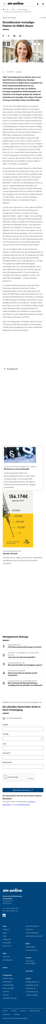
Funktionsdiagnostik (32, 933)
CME (4, 953)
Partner (5, 1011)
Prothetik (6, 991)
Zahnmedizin (7, 942)
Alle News (6, 929)
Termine (28, 958)
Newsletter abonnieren (21, 790)
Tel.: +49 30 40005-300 (11, 908)
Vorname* (7, 753)
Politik (5, 933)
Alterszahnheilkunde (32, 926)
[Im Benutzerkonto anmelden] (38, 4)
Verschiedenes (31, 991)
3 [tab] (39, 44)
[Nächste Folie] (8, 44)
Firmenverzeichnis (32, 950)
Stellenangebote (31, 982)
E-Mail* (5, 725)
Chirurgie (6, 995)
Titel (4, 744)
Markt (28, 943)
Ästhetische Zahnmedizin (34, 936)
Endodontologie (8, 985)
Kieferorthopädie (8, 988)
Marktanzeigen (31, 947)
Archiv (5, 967)
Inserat (28, 978)
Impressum (6, 1014)
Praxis (5, 936)
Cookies (23, 1011)
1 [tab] (30, 44)
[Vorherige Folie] (4, 44)
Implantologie (7, 981)
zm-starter (29, 971)
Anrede (5, 734)
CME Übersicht (8, 960)
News (5, 926)
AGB (13, 1011)
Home (7, 9)
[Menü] (4, 4)
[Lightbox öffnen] (40, 59)
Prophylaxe (29, 929)
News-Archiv (7, 946)
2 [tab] (34, 44)
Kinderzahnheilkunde (10, 998)
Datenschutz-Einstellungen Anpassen (15, 1018)
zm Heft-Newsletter (22, 804)
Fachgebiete (7, 975)
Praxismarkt (29, 988)
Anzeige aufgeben (32, 995)
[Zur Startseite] (15, 3)
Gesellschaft (7, 939)
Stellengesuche (31, 985)
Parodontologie (8, 978)
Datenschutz (33, 1011)
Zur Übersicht (12, 369)
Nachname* (7, 762)
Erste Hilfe (6, 956)
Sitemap (16, 1014)
